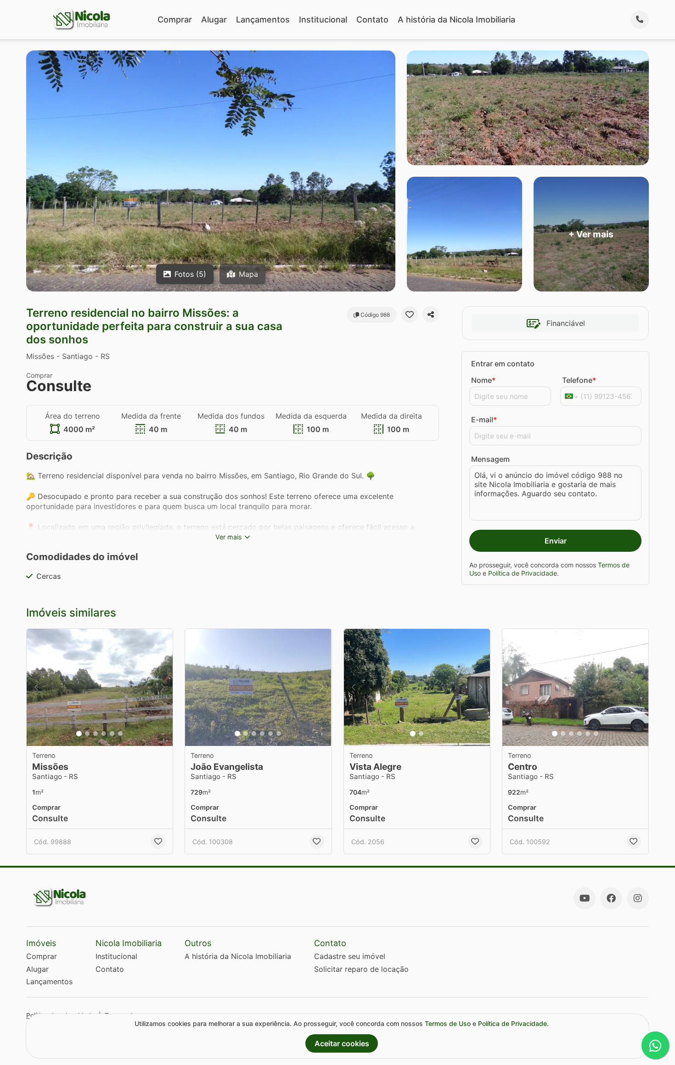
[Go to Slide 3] (95, 733)
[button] (100, 687)
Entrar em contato (502, 363)
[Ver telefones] (639, 20)
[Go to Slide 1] (79, 733)
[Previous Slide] (36, 687)
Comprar (175, 19)
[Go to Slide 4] (103, 733)
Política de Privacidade (522, 573)
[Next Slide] (163, 687)
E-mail (484, 419)
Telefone (579, 380)
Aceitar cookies (342, 1043)
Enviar (556, 540)
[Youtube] (585, 898)
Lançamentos (263, 19)
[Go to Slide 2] (87, 733)
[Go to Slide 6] (120, 733)
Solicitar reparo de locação (361, 969)
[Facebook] (611, 898)
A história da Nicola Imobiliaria (456, 19)
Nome (483, 380)
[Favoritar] (409, 314)
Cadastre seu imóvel (349, 956)
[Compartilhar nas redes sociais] (430, 314)
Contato (372, 19)
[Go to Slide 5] (112, 733)
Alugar (214, 19)
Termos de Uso (448, 1023)
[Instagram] (638, 898)
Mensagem (490, 459)
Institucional (323, 19)
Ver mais (228, 537)
